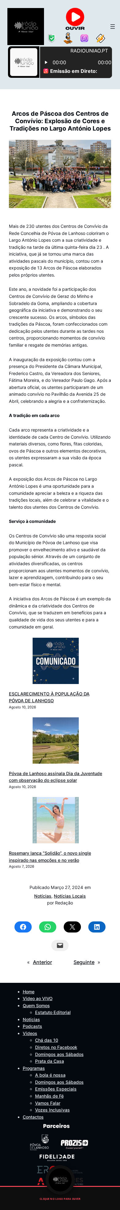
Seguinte (84, 962)
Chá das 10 (46, 1040)
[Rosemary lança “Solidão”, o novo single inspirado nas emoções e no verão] (56, 821)
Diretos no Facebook (56, 1047)
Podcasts (32, 1026)
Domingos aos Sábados (59, 1054)
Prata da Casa (49, 1061)
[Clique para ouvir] (60, 1180)
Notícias (42, 896)
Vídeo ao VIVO (38, 998)
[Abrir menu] (112, 26)
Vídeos (30, 1033)
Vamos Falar (47, 1103)
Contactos (33, 1117)
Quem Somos (36, 1005)
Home (28, 991)
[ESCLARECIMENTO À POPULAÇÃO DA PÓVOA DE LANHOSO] (56, 662)
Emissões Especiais (56, 1088)
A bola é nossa (50, 1075)
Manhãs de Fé (49, 1096)
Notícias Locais (70, 896)
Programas (34, 1068)
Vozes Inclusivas (52, 1109)
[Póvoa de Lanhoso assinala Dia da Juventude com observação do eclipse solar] (56, 741)
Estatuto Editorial (53, 1012)
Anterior (42, 962)
